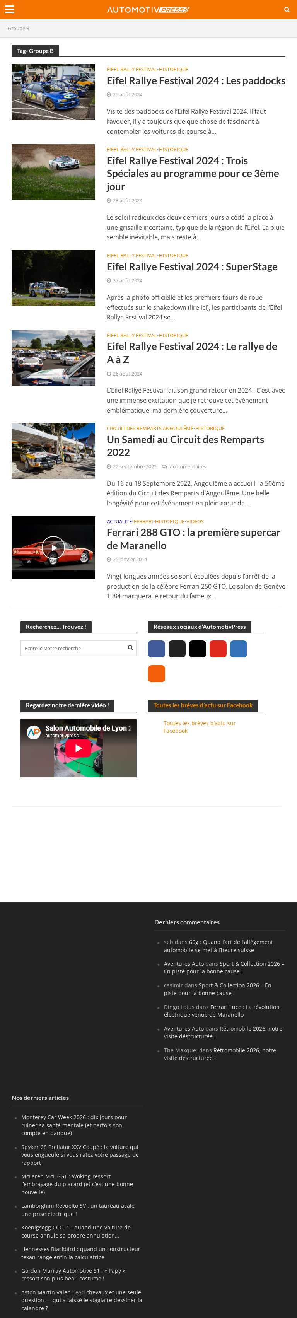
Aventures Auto (184, 963)
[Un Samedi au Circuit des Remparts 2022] (53, 450)
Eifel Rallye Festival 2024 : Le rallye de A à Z (192, 352)
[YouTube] (218, 648)
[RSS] (156, 673)
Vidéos (195, 522)
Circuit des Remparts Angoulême (150, 429)
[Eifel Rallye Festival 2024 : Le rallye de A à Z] (53, 357)
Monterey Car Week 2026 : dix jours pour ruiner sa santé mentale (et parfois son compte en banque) (74, 1125)
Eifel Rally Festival (132, 70)
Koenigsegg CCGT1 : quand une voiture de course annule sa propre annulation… (76, 1231)
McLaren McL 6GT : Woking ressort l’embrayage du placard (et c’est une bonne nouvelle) (77, 1184)
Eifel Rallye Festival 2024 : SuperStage (192, 266)
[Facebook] (156, 648)
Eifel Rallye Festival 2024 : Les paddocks (196, 80)
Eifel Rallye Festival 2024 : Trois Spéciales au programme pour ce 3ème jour (193, 173)
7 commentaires (187, 466)
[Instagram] (197, 648)
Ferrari (143, 522)
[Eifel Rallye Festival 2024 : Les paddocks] (53, 91)
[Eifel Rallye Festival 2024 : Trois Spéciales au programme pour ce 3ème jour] (53, 171)
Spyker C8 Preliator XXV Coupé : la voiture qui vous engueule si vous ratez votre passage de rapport (80, 1154)
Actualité (119, 522)
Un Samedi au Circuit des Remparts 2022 (185, 446)
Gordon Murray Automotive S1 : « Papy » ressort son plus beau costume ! (73, 1274)
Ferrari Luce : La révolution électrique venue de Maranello (222, 1010)
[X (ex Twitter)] (177, 648)
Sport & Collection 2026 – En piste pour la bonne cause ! (224, 967)
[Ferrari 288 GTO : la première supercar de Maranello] (53, 547)
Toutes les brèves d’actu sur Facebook (203, 705)
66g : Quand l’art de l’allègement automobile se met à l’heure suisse (218, 945)
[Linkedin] (238, 648)
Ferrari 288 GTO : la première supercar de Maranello (194, 538)
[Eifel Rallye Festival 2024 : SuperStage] (53, 277)
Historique (173, 70)
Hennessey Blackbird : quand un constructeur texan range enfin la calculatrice (80, 1252)
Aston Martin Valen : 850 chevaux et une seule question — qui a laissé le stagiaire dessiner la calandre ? (81, 1300)
